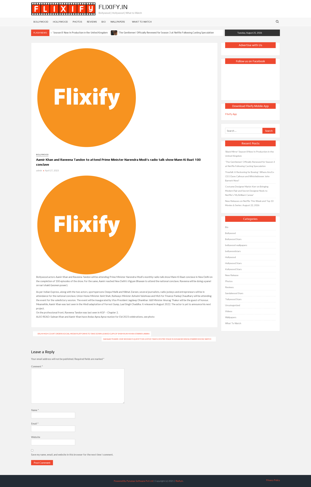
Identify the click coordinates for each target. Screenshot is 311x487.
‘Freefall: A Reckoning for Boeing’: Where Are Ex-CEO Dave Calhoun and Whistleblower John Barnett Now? (250, 176)
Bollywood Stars (233, 239)
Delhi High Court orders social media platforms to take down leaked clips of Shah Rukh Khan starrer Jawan (94, 333)
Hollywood (60, 21)
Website (35, 437)
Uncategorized (232, 305)
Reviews (92, 21)
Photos (77, 21)
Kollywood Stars (233, 269)
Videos (228, 311)
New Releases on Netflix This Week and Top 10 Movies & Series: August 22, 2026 (249, 203)
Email (35, 423)
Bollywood (41, 21)
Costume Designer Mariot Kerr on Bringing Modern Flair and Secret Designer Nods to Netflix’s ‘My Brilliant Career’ (246, 190)
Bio (104, 21)
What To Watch (142, 21)
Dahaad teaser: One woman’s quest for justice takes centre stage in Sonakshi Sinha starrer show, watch (157, 339)
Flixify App (231, 114)
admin (39, 170)
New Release (231, 275)
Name (35, 410)
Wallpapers (117, 21)
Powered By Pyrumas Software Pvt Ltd (133, 481)
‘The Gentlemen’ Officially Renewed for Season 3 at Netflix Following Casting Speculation (166, 32)
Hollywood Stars (233, 263)
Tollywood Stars (233, 299)
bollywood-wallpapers (236, 245)
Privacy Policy (273, 480)
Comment (37, 366)
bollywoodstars (233, 251)
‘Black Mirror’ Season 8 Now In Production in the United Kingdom (73, 32)
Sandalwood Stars (234, 293)
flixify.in (179, 481)
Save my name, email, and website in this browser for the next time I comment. (72, 454)
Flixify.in (113, 7)
